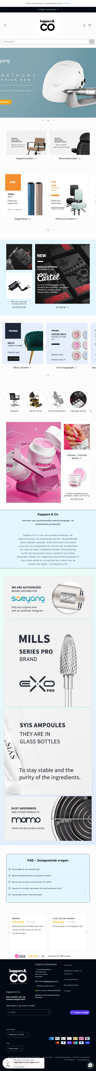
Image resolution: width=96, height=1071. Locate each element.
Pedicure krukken (65, 219)
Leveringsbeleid (71, 979)
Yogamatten (21, 219)
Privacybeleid (47, 1057)
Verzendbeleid (69, 1060)
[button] (5, 25)
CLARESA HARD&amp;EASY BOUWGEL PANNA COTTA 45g (77, 495)
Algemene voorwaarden (81, 1057)
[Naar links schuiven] (42, 230)
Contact (67, 991)
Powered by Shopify (32, 1057)
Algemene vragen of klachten (73, 972)
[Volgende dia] (53, 120)
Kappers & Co (20, 1057)
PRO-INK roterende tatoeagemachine (19, 303)
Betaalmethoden (71, 985)
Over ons (68, 965)
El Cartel (61, 307)
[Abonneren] (48, 1012)
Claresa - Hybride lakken (77, 456)
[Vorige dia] (42, 120)
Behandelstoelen (68, 158)
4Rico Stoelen (21, 367)
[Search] (92, 41)
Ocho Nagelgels (65, 367)
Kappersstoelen (25, 158)
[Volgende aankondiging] (91, 9)
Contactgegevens (83, 1060)
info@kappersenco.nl (50, 981)
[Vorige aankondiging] (5, 9)
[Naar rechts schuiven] (53, 230)
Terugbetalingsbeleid (62, 1057)
